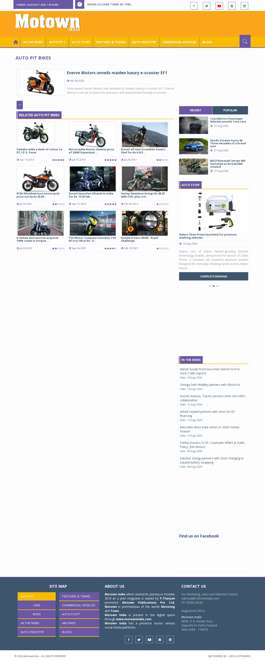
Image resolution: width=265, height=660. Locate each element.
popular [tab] (230, 110)
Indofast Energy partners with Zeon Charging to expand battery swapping (212, 460)
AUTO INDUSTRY (144, 42)
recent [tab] (195, 110)
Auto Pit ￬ (57, 42)
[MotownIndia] (50, 22)
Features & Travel (111, 42)
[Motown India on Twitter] (206, 6)
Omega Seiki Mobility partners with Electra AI (210, 385)
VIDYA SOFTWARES (240, 656)
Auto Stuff (81, 42)
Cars (36, 605)
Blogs (207, 42)
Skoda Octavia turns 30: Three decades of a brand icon (128, 4)
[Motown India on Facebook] (194, 6)
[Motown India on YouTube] (219, 6)
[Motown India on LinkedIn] (244, 6)
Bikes (37, 614)
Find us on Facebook (199, 536)
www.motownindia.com (133, 619)
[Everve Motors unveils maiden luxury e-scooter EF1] (41, 82)
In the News (33, 42)
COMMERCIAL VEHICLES (179, 42)
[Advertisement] (175, 23)
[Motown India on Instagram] (232, 6)
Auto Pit (27, 596)
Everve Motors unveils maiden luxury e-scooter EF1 (117, 72)
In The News (191, 360)
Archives (69, 623)
